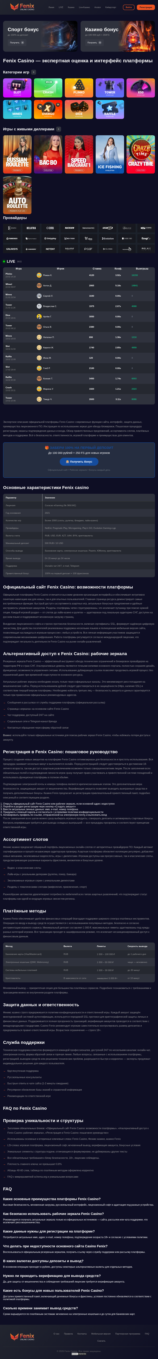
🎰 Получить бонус (79, 461)
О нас (56, 1333)
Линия (51, 7)
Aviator (97, 7)
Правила (68, 1333)
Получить (14, 42)
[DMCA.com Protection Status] (79, 1354)
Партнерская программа (127, 1333)
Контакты (82, 1333)
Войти (129, 7)
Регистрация (146, 7)
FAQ (147, 1333)
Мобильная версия (101, 1333)
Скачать (101, 1341)
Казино (71, 7)
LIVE (61, 7)
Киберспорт (110, 7)
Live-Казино (84, 7)
